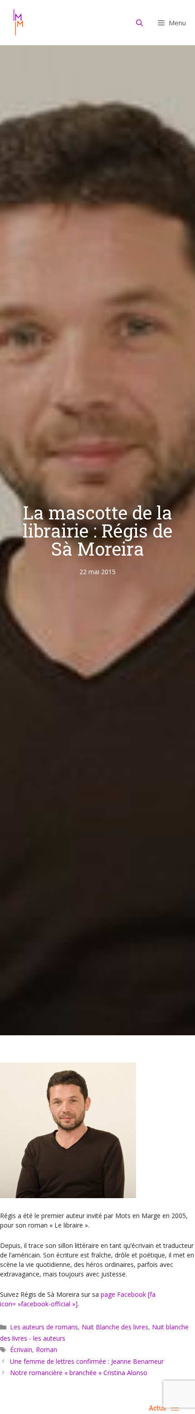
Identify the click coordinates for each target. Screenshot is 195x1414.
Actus (157, 1408)
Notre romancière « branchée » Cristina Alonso (78, 1372)
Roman (46, 1349)
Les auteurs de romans (44, 1327)
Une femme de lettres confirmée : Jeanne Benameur (87, 1361)
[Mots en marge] (18, 22)
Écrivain (21, 1349)
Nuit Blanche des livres (115, 1327)
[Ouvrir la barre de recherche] (140, 23)
